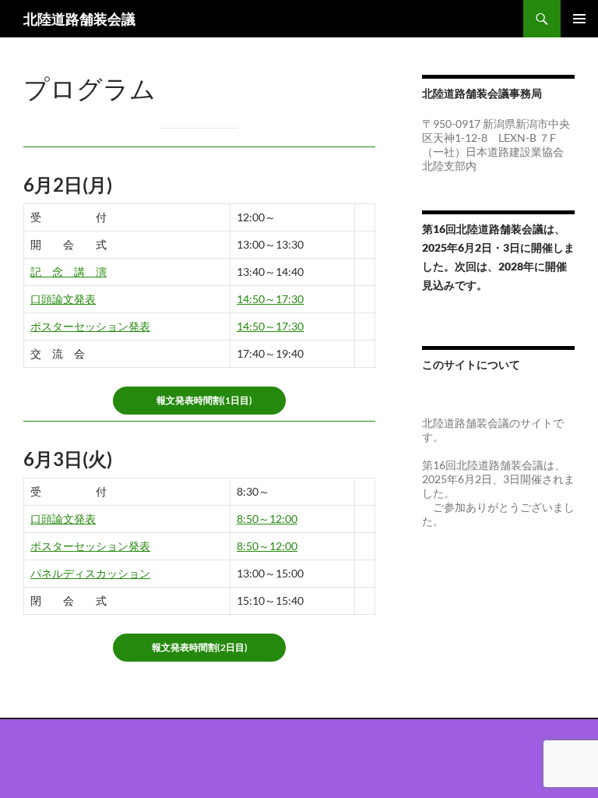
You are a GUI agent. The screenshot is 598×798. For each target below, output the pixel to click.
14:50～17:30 (270, 298)
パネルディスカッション (90, 573)
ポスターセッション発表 (90, 326)
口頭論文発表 (63, 298)
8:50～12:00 (267, 518)
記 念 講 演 (68, 271)
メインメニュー (579, 18)
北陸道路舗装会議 (79, 18)
